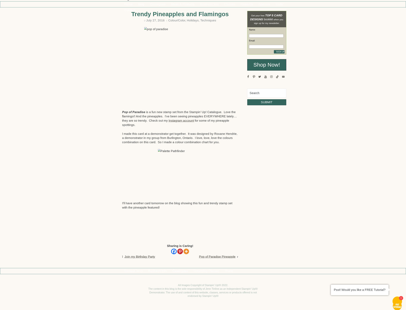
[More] (186, 251)
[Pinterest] (180, 251)
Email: (252, 40)
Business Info (209, 4)
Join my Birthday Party (139, 256)
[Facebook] (174, 251)
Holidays (193, 20)
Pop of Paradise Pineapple (217, 256)
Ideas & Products (183, 4)
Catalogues (158, 4)
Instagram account (181, 120)
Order (280, 4)
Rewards (247, 4)
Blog (141, 4)
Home (128, 4)
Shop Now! (266, 65)
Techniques (208, 20)
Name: (252, 29)
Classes (229, 4)
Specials (264, 4)
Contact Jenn (133, 271)
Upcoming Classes (206, 271)
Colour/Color (176, 20)
